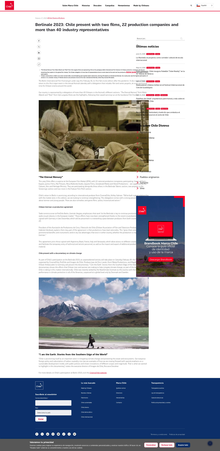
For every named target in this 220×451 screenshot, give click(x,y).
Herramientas (124, 5)
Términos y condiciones (159, 434)
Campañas (109, 5)
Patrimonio (145, 171)
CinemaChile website (98, 373)
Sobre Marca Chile (70, 5)
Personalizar (151, 445)
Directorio (119, 393)
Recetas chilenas (86, 393)
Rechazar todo (166, 445)
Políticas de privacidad (177, 434)
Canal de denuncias (157, 398)
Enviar (41, 419)
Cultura (143, 143)
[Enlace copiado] (39, 64)
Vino (142, 188)
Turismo (144, 182)
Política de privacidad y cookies (160, 402)
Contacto (119, 402)
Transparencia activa (157, 388)
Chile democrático (86, 412)
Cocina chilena (147, 137)
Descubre (98, 5)
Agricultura (145, 132)
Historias (86, 5)
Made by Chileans (141, 5)
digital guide (131, 72)
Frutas (143, 165)
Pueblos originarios (149, 177)
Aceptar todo (183, 445)
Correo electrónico (41, 398)
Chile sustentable (86, 402)
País (37, 408)
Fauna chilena (147, 160)
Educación (145, 154)
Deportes (144, 149)
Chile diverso (85, 407)
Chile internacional (86, 417)
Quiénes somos (121, 388)
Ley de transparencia (157, 393)
